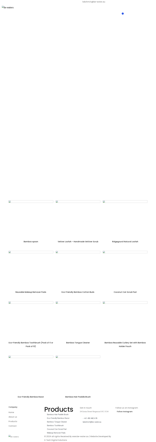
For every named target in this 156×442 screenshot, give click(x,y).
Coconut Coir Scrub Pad (125, 292)
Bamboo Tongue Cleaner (78, 342)
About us (57, 10)
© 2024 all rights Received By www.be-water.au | (67, 436)
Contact (81, 10)
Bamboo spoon (31, 241)
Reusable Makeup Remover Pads (30, 292)
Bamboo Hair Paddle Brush (78, 397)
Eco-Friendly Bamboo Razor (31, 397)
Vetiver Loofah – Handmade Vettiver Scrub (78, 241)
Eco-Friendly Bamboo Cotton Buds (78, 292)
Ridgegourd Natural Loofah (125, 241)
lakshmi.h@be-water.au (93, 1)
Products (69, 10)
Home (45, 10)
